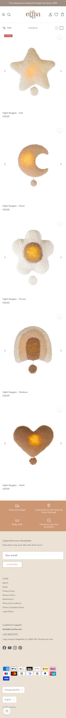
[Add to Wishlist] (59, 37)
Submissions (8, 599)
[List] (61, 28)
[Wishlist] (56, 14)
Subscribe (12, 564)
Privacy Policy (9, 591)
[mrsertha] (33, 14)
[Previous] (5, 71)
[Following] (61, 71)
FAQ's (5, 587)
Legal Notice (8, 611)
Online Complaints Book (13, 607)
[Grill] (57, 28)
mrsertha (12, 707)
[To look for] (10, 14)
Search (5, 583)
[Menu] (3, 14)
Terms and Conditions (12, 603)
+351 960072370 (10, 634)
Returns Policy (9, 595)
